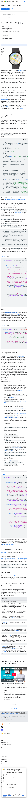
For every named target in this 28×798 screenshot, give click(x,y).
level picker (4, 651)
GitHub (15, 575)
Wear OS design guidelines (9, 106)
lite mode (14, 617)
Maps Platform (16, 1)
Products (6, 13)
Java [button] (8, 256)
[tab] (3, 256)
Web (2, 754)
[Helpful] (9, 17)
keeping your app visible (20, 408)
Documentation (23, 13)
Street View (3, 552)
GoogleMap (16, 314)
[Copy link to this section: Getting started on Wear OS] (22, 87)
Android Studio (4, 99)
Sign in (25, 1)
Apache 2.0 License (11, 714)
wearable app (21, 70)
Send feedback (6, 19)
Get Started (5, 8)
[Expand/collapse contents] (8, 27)
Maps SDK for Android (14, 5)
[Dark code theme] (24, 139)
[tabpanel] (14, 282)
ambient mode (21, 356)
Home (2, 13)
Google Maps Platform (14, 13)
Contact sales (15, 8)
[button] (14, 45)
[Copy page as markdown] (22, 23)
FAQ (2, 740)
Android (3, 5)
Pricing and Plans (4, 761)
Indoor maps (4, 646)
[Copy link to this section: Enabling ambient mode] (19, 353)
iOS (1, 752)
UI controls (5, 628)
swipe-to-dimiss (18, 212)
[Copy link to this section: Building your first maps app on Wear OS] (8, 117)
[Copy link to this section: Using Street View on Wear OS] (24, 549)
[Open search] (21, 1)
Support (2, 765)
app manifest (12, 397)
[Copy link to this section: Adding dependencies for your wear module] (7, 130)
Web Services (4, 756)
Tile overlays (4, 656)
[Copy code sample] (26, 139)
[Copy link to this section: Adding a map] (10, 310)
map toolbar (5, 622)
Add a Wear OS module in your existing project (15, 199)
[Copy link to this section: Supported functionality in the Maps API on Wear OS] (13, 586)
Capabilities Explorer (5, 742)
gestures (9, 635)
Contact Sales (4, 763)
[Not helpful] (11, 17)
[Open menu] (2, 1)
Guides (19, 14)
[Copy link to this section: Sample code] (11, 572)
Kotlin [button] (3, 256)
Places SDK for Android (6, 744)
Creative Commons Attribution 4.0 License (10, 713)
